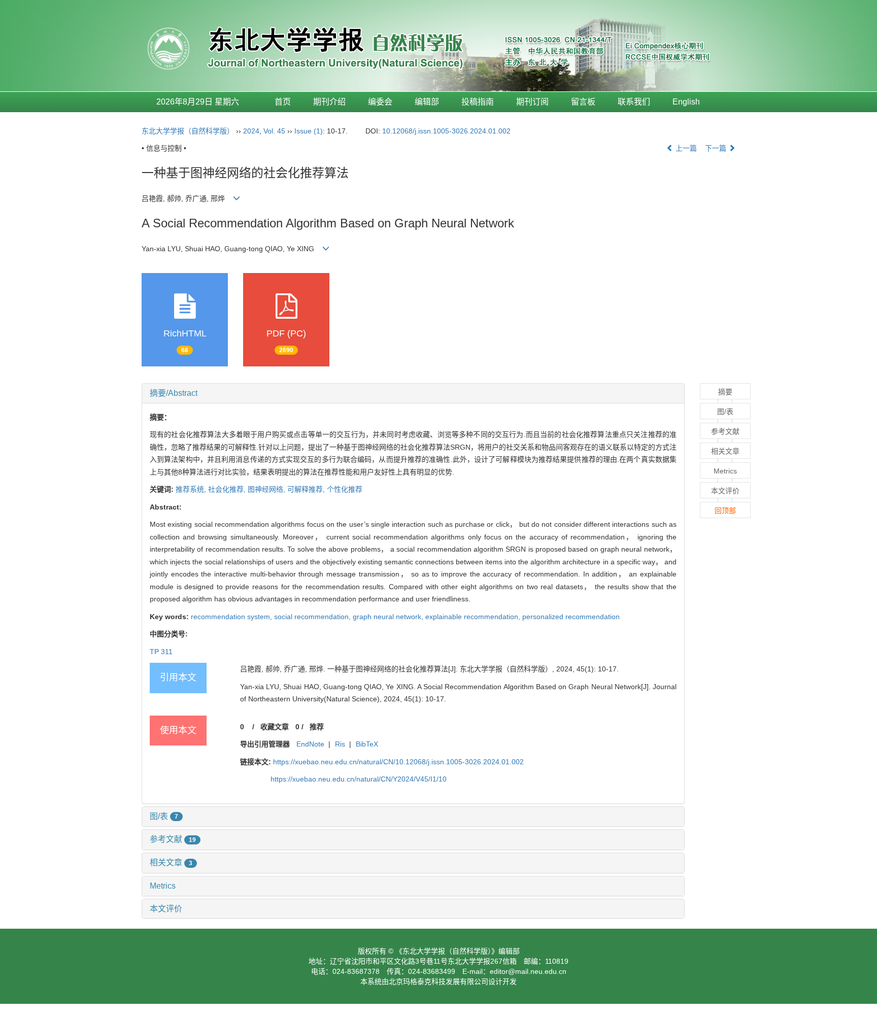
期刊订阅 (532, 101)
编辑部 (427, 101)
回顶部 (725, 510)
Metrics (163, 886)
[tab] (413, 393)
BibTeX (367, 744)
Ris (340, 744)
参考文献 (173, 839)
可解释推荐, (307, 489)
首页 (283, 101)
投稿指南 (477, 101)
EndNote (310, 744)
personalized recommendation (571, 617)
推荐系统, (192, 489)
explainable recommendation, (473, 617)
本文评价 (166, 908)
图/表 (164, 816)
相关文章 (171, 862)
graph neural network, (389, 617)
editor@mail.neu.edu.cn (528, 971)
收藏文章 (274, 727)
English (686, 101)
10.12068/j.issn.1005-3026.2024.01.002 (446, 131)
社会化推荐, (228, 489)
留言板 (583, 101)
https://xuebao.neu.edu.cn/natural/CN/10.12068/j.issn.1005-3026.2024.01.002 (398, 762)
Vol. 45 (274, 131)
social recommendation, (313, 617)
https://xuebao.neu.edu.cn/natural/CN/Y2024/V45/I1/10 (359, 779)
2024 (251, 131)
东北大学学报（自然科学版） (188, 131)
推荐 (317, 727)
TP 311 (161, 652)
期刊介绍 (329, 101)
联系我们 (634, 101)
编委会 (380, 101)
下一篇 (716, 148)
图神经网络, (267, 489)
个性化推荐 (344, 489)
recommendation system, (232, 617)
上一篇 (685, 148)
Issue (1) (308, 131)
